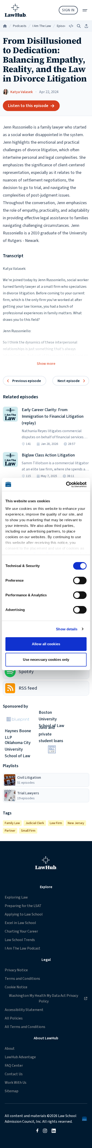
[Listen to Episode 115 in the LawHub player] (10, 459)
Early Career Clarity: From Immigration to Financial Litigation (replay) (53, 416)
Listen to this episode (28, 106)
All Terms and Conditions (25, 1026)
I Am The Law (42, 26)
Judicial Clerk (34, 823)
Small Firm (28, 830)
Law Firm (56, 823)
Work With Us (15, 1082)
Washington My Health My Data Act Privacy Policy (41, 998)
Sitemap (11, 1091)
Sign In (68, 10)
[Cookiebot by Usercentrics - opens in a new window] (66, 485)
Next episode (69, 380)
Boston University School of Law (51, 719)
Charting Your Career (21, 931)
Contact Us (14, 1074)
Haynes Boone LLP (18, 734)
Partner (10, 830)
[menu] (85, 10)
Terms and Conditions (22, 978)
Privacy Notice (16, 970)
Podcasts (19, 26)
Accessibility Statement (24, 1009)
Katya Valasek (21, 92)
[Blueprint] (18, 719)
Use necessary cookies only (46, 660)
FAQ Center (14, 1065)
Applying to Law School (24, 914)
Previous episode (26, 380)
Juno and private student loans (51, 734)
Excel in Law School (20, 922)
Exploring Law (16, 897)
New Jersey (76, 823)
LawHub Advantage (20, 1057)
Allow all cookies (46, 644)
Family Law (12, 823)
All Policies (14, 1018)
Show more (46, 363)
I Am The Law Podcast (22, 948)
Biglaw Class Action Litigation (48, 455)
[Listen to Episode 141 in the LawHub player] (10, 414)
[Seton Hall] (52, 749)
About (10, 1048)
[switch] (80, 580)
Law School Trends (20, 939)
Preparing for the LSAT (23, 905)
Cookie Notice (16, 987)
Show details (66, 629)
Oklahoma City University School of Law (18, 749)
